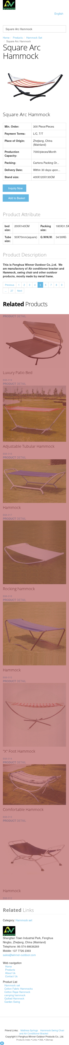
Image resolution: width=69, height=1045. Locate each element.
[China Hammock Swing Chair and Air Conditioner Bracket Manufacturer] (9, 4)
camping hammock (14, 995)
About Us (10, 973)
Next (19, 290)
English (58, 13)
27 (12, 290)
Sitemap (49, 1039)
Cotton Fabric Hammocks (18, 988)
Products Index (23, 1039)
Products (18, 37)
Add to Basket (16, 198)
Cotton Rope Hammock (17, 992)
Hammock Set (34, 37)
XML (41, 1039)
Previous (9, 284)
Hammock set (24, 920)
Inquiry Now (15, 188)
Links (34, 1039)
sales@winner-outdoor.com (19, 955)
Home (6, 37)
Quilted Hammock (14, 998)
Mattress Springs (30, 1030)
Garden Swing (12, 1002)
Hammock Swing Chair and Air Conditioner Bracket (41, 1032)
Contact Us (11, 976)
